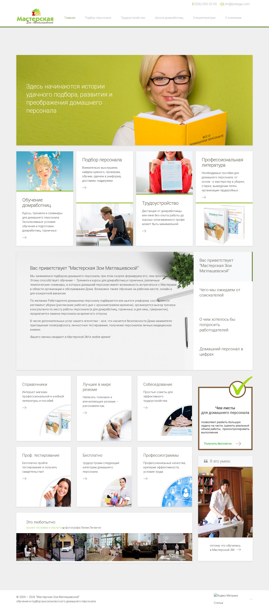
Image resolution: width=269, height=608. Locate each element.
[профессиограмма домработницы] (145, 479)
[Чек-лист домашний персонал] (225, 413)
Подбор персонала (98, 18)
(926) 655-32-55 (205, 4)
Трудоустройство (133, 18)
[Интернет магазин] (24, 408)
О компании (233, 18)
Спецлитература (204, 18)
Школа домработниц (169, 18)
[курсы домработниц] (239, 550)
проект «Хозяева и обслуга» (44, 527)
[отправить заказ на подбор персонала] (85, 413)
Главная (70, 18)
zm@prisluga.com (237, 4)
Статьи (218, 602)
